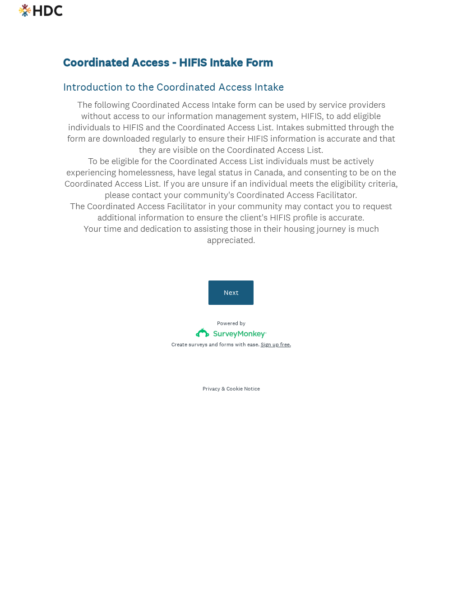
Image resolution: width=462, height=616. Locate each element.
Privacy (211, 388)
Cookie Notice (243, 388)
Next (231, 292)
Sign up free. (276, 344)
